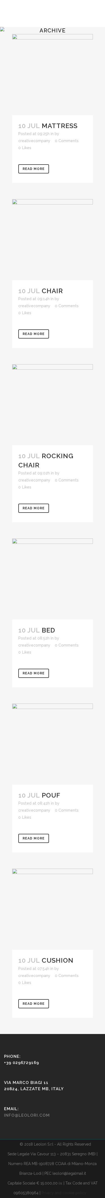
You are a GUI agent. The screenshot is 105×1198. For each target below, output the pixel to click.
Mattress (60, 126)
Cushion (58, 960)
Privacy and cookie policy (63, 1193)
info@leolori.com (27, 1115)
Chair (52, 291)
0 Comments (67, 141)
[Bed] (52, 579)
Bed (48, 630)
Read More (34, 169)
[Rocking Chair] (52, 404)
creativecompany (34, 141)
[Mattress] (52, 74)
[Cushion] (52, 909)
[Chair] (52, 239)
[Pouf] (52, 744)
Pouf (51, 795)
